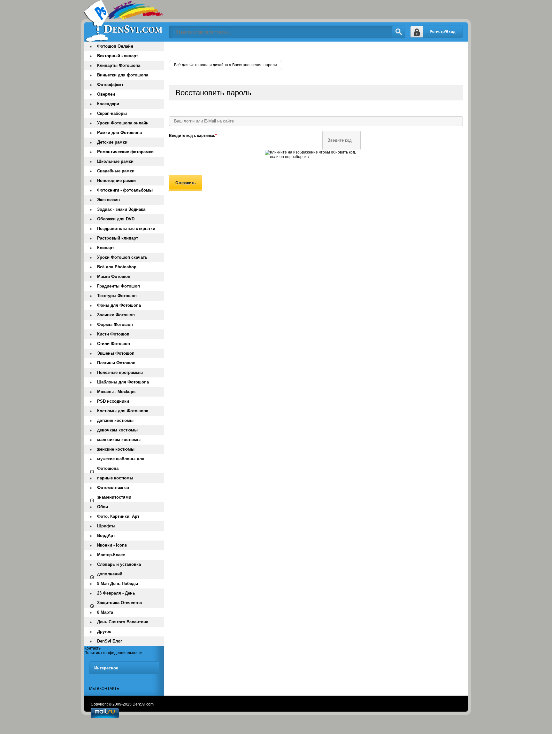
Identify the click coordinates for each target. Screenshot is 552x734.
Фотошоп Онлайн (115, 46)
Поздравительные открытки (126, 228)
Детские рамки (112, 142)
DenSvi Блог (109, 641)
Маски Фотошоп (113, 276)
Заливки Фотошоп (116, 314)
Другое (104, 631)
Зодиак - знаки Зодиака (121, 209)
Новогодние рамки (116, 180)
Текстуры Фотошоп (117, 295)
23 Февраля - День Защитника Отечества (119, 598)
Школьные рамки (115, 161)
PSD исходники (113, 401)
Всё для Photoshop (116, 266)
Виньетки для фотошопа (122, 75)
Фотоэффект (110, 84)
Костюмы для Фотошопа (122, 410)
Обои (102, 506)
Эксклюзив (108, 199)
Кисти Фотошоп (113, 334)
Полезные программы (120, 372)
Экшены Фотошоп (115, 353)
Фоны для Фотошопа (119, 305)
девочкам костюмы (117, 430)
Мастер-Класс (111, 554)
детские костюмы (115, 420)
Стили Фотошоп (113, 343)
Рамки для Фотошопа (119, 132)
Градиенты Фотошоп (118, 286)
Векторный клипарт (117, 55)
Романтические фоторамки (125, 151)
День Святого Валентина (122, 622)
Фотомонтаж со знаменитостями (114, 492)
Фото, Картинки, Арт (118, 516)
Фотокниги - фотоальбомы (125, 190)
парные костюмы (115, 478)
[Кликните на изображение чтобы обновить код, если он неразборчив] (313, 156)
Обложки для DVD (115, 219)
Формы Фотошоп (115, 324)
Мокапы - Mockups (116, 391)
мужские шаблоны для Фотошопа (120, 463)
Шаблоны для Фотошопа (123, 382)
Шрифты (106, 526)
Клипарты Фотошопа (118, 65)
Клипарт (105, 247)
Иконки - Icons (112, 545)
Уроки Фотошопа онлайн (123, 123)
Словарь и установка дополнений (119, 569)
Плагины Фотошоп (116, 362)
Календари (108, 103)
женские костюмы (115, 449)
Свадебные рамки (115, 171)
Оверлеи (106, 94)
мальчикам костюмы (119, 439)
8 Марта (105, 612)
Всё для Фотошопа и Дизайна (124, 21)
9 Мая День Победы (117, 583)
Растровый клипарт (117, 238)
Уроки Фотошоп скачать (122, 257)
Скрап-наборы (112, 113)
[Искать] (398, 32)
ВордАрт (106, 535)
